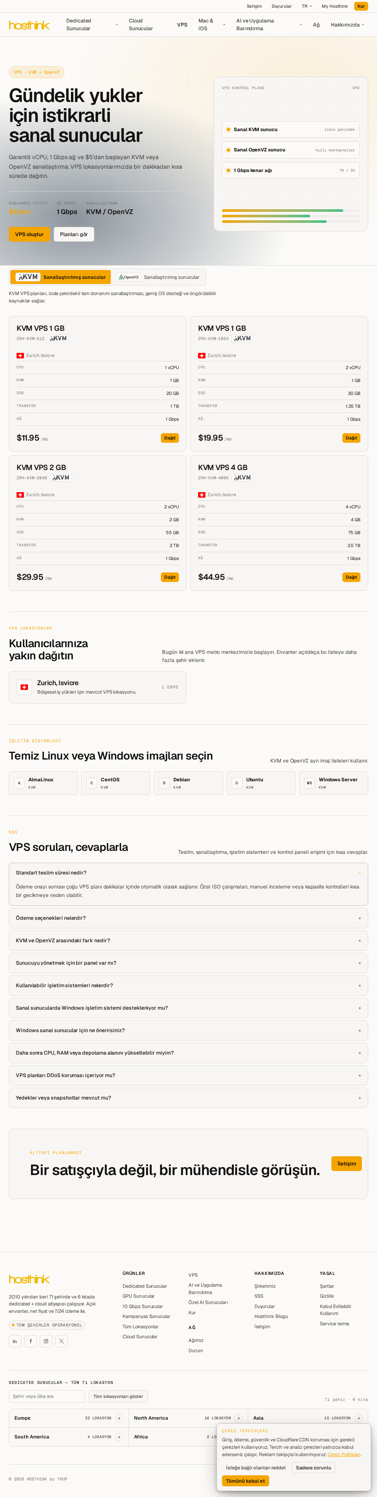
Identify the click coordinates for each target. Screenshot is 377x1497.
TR (304, 6)
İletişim (254, 6)
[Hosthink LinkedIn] (15, 1341)
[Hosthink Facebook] (30, 1341)
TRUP (62, 1479)
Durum (195, 1350)
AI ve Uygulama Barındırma (255, 24)
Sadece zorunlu (313, 1468)
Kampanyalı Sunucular (146, 1316)
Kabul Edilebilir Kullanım (336, 1310)
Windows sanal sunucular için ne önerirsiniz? (70, 1030)
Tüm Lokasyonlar (141, 1327)
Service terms (334, 1324)
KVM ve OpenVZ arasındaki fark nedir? (63, 940)
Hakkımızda (345, 24)
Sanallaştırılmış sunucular (74, 277)
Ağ (316, 24)
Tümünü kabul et (245, 1481)
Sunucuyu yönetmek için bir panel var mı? (66, 963)
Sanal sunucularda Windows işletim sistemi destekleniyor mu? (92, 1008)
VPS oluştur (29, 234)
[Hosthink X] (61, 1341)
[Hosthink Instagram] (46, 1341)
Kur (361, 6)
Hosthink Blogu (271, 1316)
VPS (182, 24)
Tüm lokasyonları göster (118, 1396)
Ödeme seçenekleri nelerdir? (51, 918)
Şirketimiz (265, 1286)
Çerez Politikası (344, 1454)
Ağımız (196, 1340)
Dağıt (170, 438)
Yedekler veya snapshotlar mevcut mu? (63, 1097)
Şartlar (327, 1286)
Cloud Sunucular (141, 24)
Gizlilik (327, 1296)
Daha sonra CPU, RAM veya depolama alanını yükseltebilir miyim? (95, 1052)
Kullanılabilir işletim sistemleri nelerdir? (64, 985)
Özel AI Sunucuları (208, 1302)
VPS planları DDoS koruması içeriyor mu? (65, 1075)
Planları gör (74, 234)
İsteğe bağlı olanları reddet (256, 1468)
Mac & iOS (205, 24)
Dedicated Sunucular (78, 24)
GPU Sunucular (139, 1296)
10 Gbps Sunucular (143, 1306)
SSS (258, 1296)
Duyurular (282, 6)
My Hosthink (335, 6)
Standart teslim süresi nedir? (51, 872)
